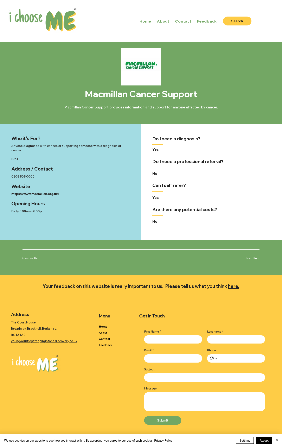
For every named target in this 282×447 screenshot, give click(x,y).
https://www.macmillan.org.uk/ (35, 194)
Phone (211, 350)
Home (103, 326)
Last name (215, 331)
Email (149, 350)
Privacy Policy (163, 440)
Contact (104, 339)
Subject (149, 369)
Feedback (106, 345)
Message (150, 388)
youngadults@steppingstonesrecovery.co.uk (44, 341)
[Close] (277, 440)
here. (233, 286)
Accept (264, 440)
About (103, 333)
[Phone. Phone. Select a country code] (214, 358)
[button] (247, 258)
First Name (152, 331)
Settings (245, 440)
